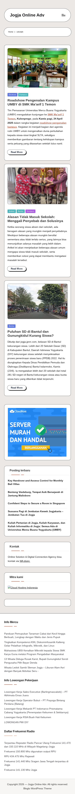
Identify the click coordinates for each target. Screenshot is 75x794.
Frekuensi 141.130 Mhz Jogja (20, 770)
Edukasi (12, 95)
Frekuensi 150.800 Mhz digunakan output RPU (30, 751)
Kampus (23, 95)
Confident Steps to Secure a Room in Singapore (36, 503)
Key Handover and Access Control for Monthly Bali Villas (35, 482)
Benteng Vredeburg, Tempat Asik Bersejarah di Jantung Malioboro (35, 494)
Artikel (11, 211)
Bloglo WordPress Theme (37, 788)
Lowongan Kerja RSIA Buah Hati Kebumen (27, 717)
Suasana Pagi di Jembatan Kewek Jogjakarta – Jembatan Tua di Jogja (35, 513)
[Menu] (63, 15)
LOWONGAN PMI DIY (16, 722)
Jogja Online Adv (27, 15)
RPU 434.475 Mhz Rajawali (19, 756)
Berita (20, 211)
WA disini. (25, 561)
